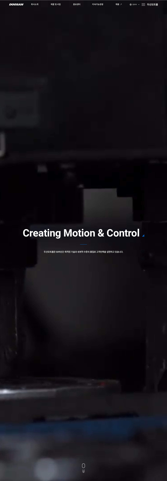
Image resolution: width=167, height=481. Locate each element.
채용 (117, 4)
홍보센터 (76, 4)
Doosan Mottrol (152, 4)
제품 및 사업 (56, 4)
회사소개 (34, 4)
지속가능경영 (97, 4)
